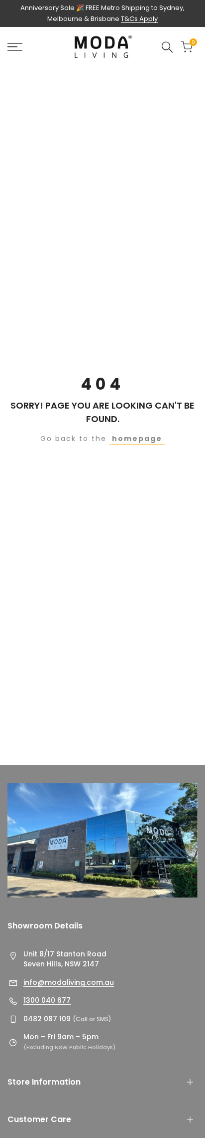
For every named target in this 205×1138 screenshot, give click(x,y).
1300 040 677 (47, 1000)
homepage (137, 439)
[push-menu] (14, 47)
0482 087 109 (47, 1019)
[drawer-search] (167, 47)
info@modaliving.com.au (68, 982)
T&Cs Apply (139, 18)
